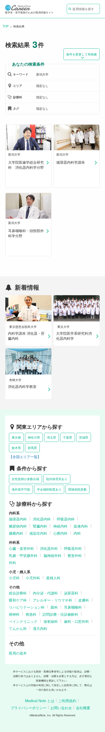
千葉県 (67, 437)
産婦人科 (53, 577)
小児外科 (33, 577)
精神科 (14, 614)
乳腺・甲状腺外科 (23, 555)
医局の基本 (18, 652)
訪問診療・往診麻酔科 (60, 614)
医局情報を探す (83, 9)
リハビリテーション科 (27, 607)
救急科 (31, 614)
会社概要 (83, 707)
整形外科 (75, 555)
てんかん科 (18, 628)
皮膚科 (83, 600)
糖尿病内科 (18, 526)
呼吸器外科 (73, 548)
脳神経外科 (52, 555)
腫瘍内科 (16, 533)
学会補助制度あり (49, 489)
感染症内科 (38, 533)
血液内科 (81, 526)
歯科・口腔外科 (76, 621)
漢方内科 (40, 628)
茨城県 (83, 437)
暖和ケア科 (18, 600)
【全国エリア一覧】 (25, 456)
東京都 (16, 437)
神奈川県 (34, 437)
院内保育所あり (57, 479)
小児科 (14, 577)
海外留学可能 (21, 489)
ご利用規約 (67, 700)
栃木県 (16, 447)
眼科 (54, 607)
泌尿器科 (71, 592)
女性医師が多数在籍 (25, 479)
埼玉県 (51, 437)
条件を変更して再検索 (81, 54)
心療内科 (60, 533)
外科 (12, 562)
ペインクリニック (23, 621)
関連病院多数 (77, 489)
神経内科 (60, 526)
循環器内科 (18, 518)
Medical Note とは (39, 700)
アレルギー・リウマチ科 (52, 600)
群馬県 (32, 447)
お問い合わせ (61, 707)
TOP (6, 26)
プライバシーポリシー (28, 707)
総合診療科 (18, 592)
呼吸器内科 (66, 518)
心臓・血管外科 (21, 548)
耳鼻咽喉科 (73, 607)
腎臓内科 (40, 526)
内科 (77, 533)
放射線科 (51, 621)
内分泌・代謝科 (45, 592)
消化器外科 (49, 548)
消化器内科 (42, 518)
